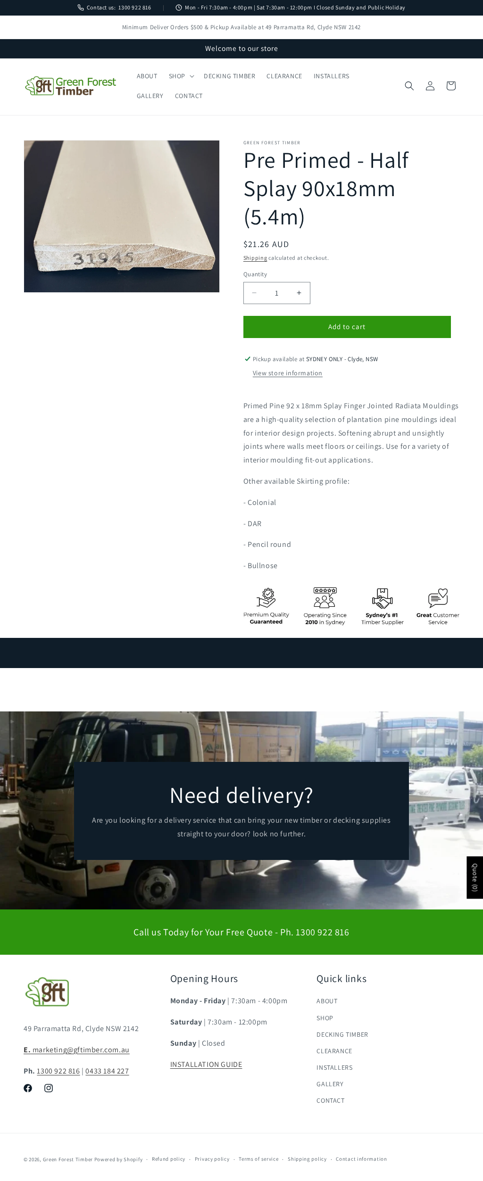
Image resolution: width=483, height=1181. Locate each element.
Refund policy (168, 1159)
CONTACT (330, 1100)
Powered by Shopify (118, 1159)
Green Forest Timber (68, 1159)
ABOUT (326, 1001)
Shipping (255, 257)
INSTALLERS (334, 1067)
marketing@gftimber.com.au (77, 1050)
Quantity (255, 274)
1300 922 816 (134, 7)
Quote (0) (475, 877)
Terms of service (258, 1159)
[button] (180, 76)
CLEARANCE (334, 1051)
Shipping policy (307, 1159)
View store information (288, 373)
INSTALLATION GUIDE (206, 1064)
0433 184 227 (107, 1071)
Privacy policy (212, 1159)
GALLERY (329, 1084)
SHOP (324, 1018)
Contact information (361, 1159)
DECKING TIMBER (342, 1034)
